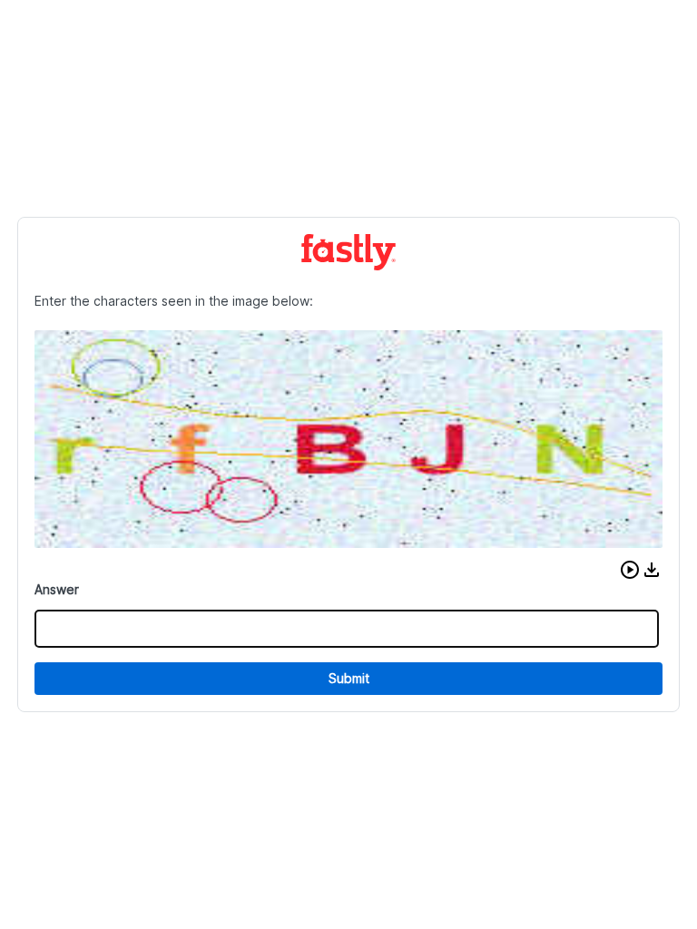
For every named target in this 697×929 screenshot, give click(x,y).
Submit (349, 678)
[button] (630, 570)
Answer (56, 589)
